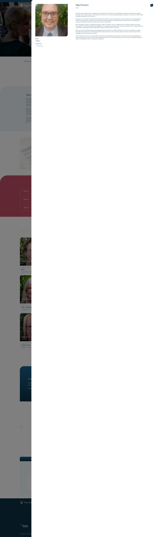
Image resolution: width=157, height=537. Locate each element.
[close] (151, 5)
